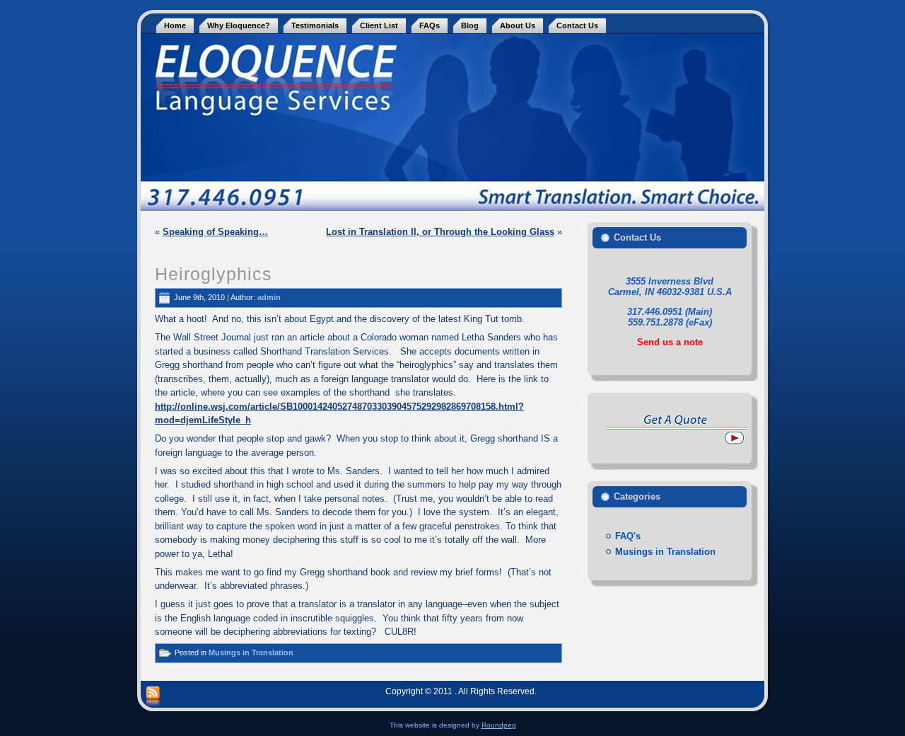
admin (269, 296)
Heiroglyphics (213, 274)
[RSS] (153, 697)
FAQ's (628, 536)
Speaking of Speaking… (215, 231)
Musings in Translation (251, 652)
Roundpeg (498, 725)
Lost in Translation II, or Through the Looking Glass (440, 231)
